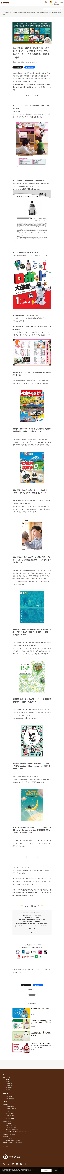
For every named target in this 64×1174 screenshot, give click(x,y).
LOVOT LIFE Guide (10, 1115)
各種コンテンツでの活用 (11, 1125)
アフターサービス (9, 1113)
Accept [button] (46, 1170)
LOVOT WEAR (9, 1083)
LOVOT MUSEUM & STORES (12, 1108)
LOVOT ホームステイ (10, 1085)
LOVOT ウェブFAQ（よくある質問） (13, 1140)
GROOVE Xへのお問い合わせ (12, 1129)
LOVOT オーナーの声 (10, 1089)
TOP (4, 1074)
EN (7, 1146)
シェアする (30, 67)
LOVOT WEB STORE (10, 1106)
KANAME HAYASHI (10, 1098)
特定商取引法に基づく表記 (9, 1134)
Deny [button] (56, 1170)
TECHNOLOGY (9, 1096)
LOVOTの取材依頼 (9, 1123)
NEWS (5, 1101)
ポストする (18, 67)
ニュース (32, 995)
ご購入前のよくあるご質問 (11, 1091)
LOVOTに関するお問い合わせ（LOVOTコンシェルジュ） (18, 1131)
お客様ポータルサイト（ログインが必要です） (13, 1142)
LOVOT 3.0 (8, 1079)
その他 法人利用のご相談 (11, 1127)
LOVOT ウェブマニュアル (11, 1138)
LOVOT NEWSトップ (6, 12)
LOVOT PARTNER (8, 1118)
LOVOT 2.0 (8, 1081)
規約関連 (5, 1133)
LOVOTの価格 (9, 1087)
